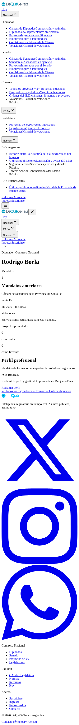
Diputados (15, 652)
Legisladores (17, 662)
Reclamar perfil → (13, 387)
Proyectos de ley (19, 658)
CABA (6, 111)
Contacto (14, 708)
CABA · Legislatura (21, 675)
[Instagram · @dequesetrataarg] (39, 562)
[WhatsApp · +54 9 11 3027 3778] (39, 639)
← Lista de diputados (58, 391)
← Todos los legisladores (17, 391)
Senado (13, 655)
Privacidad (30, 721)
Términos (18, 721)
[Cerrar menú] (32, 212)
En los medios (17, 705)
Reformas (7, 197)
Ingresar (6, 200)
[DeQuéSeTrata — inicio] (15, 5)
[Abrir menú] (5, 205)
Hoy (4, 9)
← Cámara (38, 391)
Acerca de (19, 197)
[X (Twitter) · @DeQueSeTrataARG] (39, 486)
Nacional (8, 15)
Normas (7, 140)
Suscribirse (18, 200)
